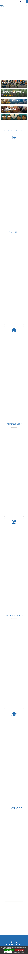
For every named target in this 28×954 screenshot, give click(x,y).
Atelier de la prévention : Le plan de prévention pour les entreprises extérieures (13, 83)
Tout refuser (19, 950)
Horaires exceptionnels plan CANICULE (11, 100)
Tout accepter (9, 950)
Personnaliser (8, 952)
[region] (14, 101)
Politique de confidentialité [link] (18, 952)
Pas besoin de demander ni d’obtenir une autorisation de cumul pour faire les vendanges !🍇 (13, 93)
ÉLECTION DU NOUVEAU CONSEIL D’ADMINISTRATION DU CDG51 (9, 109)
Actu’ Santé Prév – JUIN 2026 (9, 116)
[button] (14, 84)
